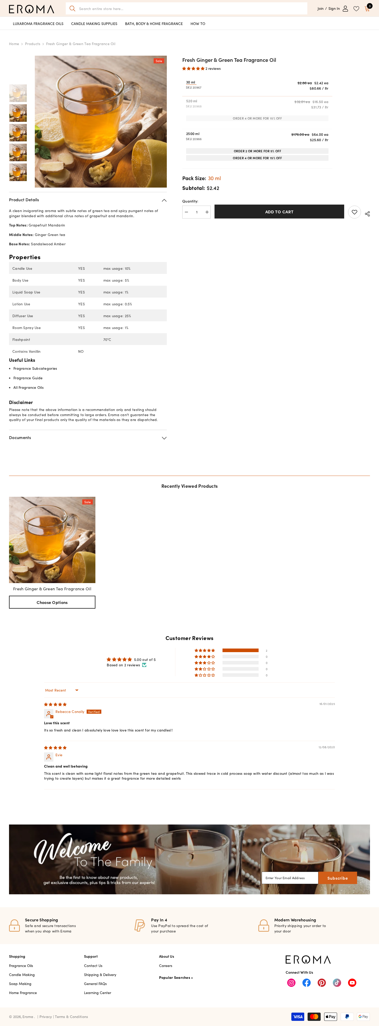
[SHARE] (365, 213)
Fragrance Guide (28, 377)
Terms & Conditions (71, 1016)
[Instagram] (291, 982)
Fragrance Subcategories (35, 368)
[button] (193, 68)
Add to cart (279, 211)
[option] (101, 122)
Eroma (27, 1016)
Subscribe (337, 878)
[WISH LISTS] (356, 8)
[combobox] (191, 8)
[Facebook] (306, 982)
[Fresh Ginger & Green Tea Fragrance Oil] (52, 540)
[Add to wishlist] (354, 212)
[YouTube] (352, 982)
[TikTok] (337, 982)
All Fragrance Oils (28, 387)
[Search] (186, 8)
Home (14, 43)
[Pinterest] (321, 982)
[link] (189, 859)
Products (32, 43)
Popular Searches (174, 977)
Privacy (46, 1016)
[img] (55, 704)
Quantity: (190, 201)
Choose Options (52, 602)
